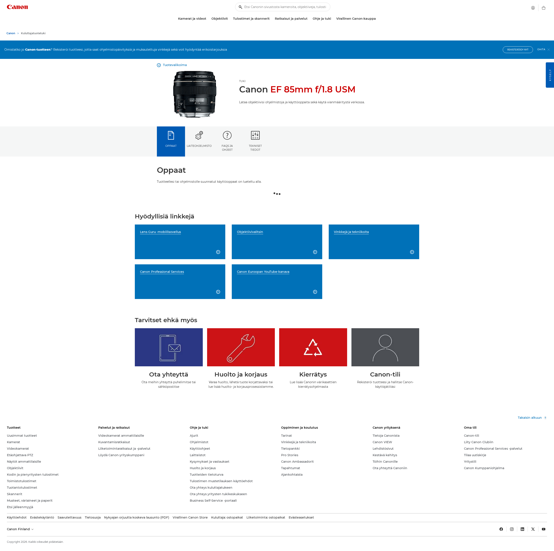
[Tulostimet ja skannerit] (271, 18)
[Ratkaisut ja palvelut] (309, 18)
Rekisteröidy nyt (517, 49)
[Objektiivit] (229, 18)
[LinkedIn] (522, 529)
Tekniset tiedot (255, 147)
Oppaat (171, 145)
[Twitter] (533, 529)
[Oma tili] (533, 7)
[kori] (543, 7)
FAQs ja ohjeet (227, 147)
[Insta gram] (512, 529)
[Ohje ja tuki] (333, 18)
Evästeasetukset (301, 517)
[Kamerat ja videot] (208, 18)
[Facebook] (501, 529)
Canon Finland (19, 529)
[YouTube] (543, 529)
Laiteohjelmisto (199, 145)
